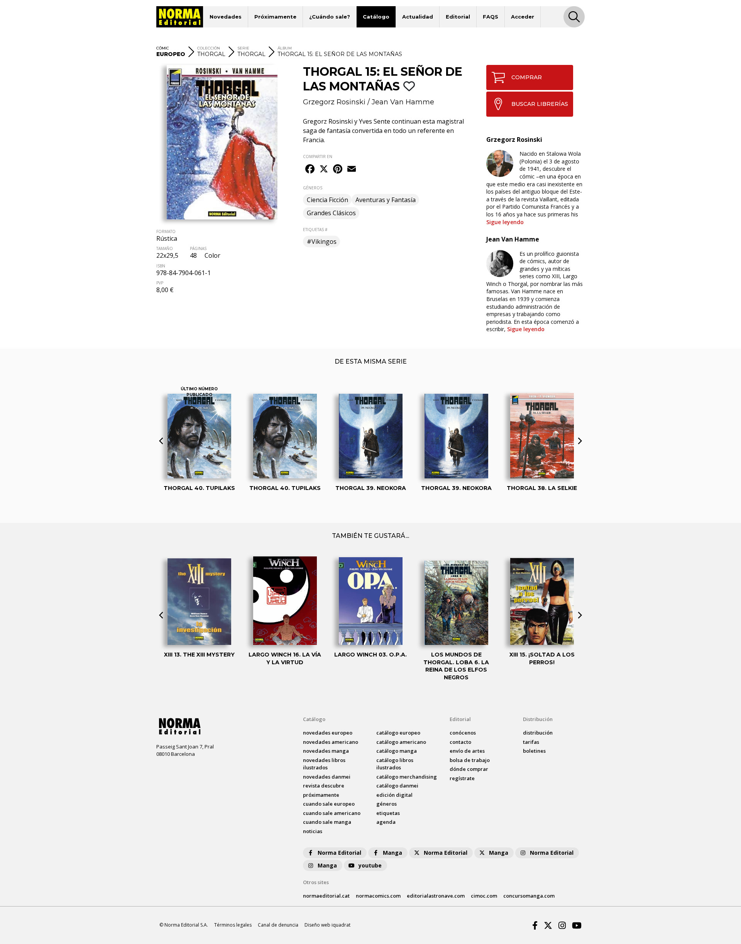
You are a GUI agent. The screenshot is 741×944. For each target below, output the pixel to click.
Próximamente (275, 17)
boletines (534, 750)
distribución (538, 732)
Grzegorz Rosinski (334, 102)
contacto (460, 741)
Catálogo (376, 17)
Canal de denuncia (278, 925)
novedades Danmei (326, 776)
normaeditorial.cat (326, 895)
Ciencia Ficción (327, 200)
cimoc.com (484, 895)
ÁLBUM (284, 48)
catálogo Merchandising (406, 776)
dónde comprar (469, 768)
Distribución (538, 719)
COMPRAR (526, 77)
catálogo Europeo (398, 732)
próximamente (321, 794)
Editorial (458, 17)
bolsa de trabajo (470, 760)
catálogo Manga (396, 750)
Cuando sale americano (331, 813)
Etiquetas (388, 813)
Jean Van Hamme (403, 102)
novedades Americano (330, 741)
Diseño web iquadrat (327, 925)
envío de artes (467, 750)
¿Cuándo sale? (329, 17)
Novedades (226, 17)
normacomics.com (378, 895)
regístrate (462, 778)
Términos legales (233, 925)
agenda (386, 821)
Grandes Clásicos (331, 213)
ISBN (160, 266)
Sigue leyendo (505, 222)
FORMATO (166, 231)
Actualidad (417, 17)
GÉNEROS (312, 188)
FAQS (490, 17)
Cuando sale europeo (329, 803)
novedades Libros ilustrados (324, 764)
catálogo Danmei (397, 785)
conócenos (463, 732)
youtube (370, 865)
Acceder (522, 17)
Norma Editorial (339, 852)
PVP (159, 283)
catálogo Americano (401, 741)
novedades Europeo (327, 732)
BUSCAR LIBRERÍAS (539, 103)
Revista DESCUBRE (323, 785)
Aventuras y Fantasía (385, 200)
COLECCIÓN (208, 48)
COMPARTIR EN (317, 156)
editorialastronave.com (436, 895)
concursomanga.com (529, 895)
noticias (312, 831)
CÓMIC (162, 48)
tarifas (531, 741)
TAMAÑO (164, 248)
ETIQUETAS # (315, 229)
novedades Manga (326, 750)
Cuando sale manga (327, 821)
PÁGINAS (198, 248)
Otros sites (316, 882)
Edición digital (394, 794)
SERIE (243, 48)
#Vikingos (322, 241)
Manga (392, 852)
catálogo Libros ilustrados (394, 764)
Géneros (386, 803)
